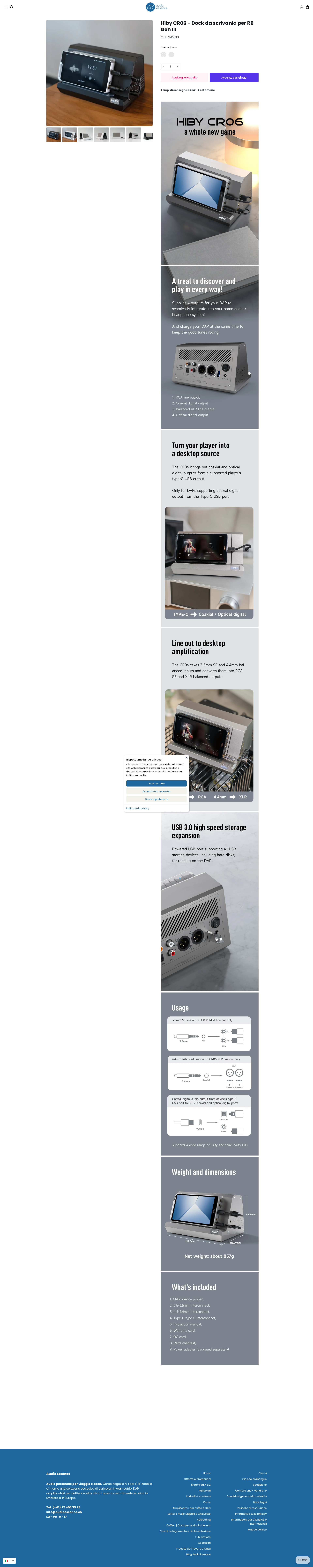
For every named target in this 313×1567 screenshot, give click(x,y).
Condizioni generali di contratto (247, 1496)
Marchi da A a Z (201, 1485)
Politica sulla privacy (137, 808)
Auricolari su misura (198, 1496)
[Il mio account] (300, 7)
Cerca (263, 1473)
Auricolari (205, 1490)
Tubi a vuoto (203, 1537)
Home (207, 1473)
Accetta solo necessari (156, 791)
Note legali (260, 1502)
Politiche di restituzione (252, 1508)
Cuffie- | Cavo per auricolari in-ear (188, 1525)
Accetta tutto (156, 783)
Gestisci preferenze (156, 799)
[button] (9, 1561)
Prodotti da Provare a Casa (193, 1549)
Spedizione (260, 1485)
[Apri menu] (3, 7)
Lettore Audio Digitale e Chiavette (189, 1514)
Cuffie (207, 1502)
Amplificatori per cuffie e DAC (191, 1508)
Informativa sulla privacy (251, 1514)
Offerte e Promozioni (197, 1479)
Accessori (204, 1543)
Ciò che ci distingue (254, 1479)
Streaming (204, 1520)
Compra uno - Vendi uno (251, 1490)
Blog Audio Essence (198, 1554)
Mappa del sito (257, 1529)
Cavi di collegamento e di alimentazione (185, 1531)
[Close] (186, 757)
